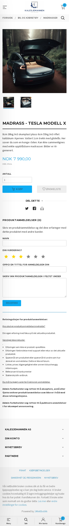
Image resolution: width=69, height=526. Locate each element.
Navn (5, 238)
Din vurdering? (12, 250)
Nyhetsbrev (51, 478)
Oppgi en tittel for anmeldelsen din (25, 264)
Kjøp (19, 189)
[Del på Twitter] (27, 209)
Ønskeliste (53, 189)
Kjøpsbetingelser (39, 470)
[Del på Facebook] (34, 209)
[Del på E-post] (42, 209)
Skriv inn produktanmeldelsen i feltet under (31, 276)
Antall (6, 174)
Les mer (42, 501)
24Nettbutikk (40, 511)
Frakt (22, 470)
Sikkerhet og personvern (26, 478)
